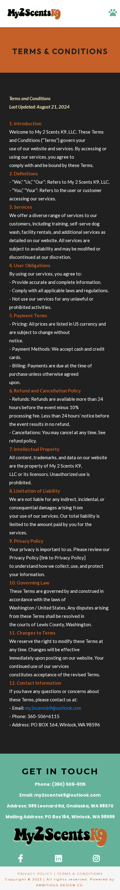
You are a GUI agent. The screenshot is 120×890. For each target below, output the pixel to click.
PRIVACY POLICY (35, 874)
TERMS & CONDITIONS (80, 874)
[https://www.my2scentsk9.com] (34, 13)
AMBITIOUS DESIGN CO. (60, 885)
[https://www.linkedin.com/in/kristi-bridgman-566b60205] (60, 858)
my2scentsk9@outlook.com (53, 708)
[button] (113, 14)
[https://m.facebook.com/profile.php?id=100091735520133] (22, 858)
